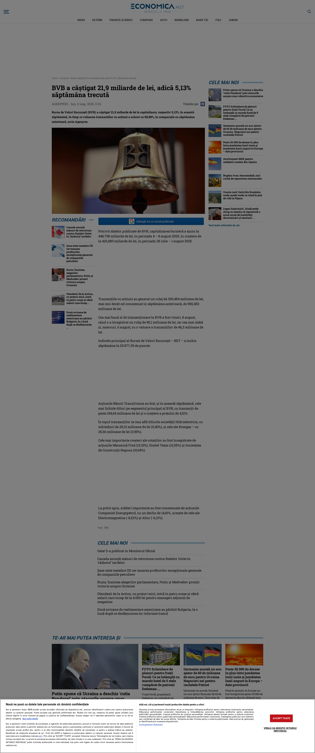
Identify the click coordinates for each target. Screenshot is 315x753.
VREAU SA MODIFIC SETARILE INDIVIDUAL (280, 729)
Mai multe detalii (30, 719)
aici (40, 736)
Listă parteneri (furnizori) (151, 725)
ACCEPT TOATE (281, 718)
